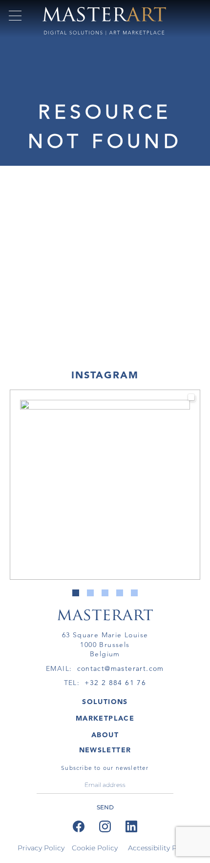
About (105, 734)
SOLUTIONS (105, 701)
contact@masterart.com (120, 668)
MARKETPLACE (105, 718)
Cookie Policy (95, 847)
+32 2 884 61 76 (115, 682)
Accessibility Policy (160, 847)
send (105, 807)
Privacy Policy (41, 847)
